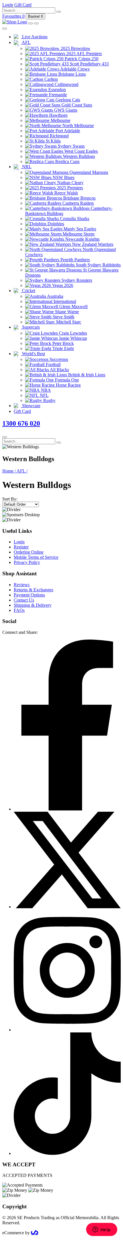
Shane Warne (66, 311)
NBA (45, 390)
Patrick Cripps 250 (81, 58)
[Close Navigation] (4, 28)
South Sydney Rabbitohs (98, 264)
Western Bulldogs (78, 156)
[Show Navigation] (36, 23)
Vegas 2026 (62, 285)
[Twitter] (67, 906)
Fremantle (57, 94)
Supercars (30, 327)
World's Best (33, 353)
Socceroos (58, 359)
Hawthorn (58, 115)
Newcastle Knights (82, 239)
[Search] (58, 12)
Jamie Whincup (72, 338)
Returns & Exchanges (33, 589)
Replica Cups (67, 161)
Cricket (28, 290)
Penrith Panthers (74, 259)
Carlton (50, 79)
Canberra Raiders (77, 203)
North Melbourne (77, 125)
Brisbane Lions (71, 74)
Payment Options (29, 594)
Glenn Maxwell (73, 306)
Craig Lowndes (72, 333)
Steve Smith (62, 316)
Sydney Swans (71, 146)
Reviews (21, 584)
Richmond (59, 135)
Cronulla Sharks (74, 218)
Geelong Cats (67, 99)
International (64, 301)
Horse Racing (68, 385)
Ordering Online (28, 552)
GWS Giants (65, 110)
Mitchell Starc (68, 321)
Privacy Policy (27, 562)
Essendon (56, 89)
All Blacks (59, 369)
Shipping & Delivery (32, 605)
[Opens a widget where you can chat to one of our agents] (101, 1230)
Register (21, 546)
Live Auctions (34, 36)
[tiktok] (67, 1153)
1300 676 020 (21, 423)
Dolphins (55, 223)
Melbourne (59, 120)
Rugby (48, 400)
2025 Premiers (69, 187)
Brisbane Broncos (79, 198)
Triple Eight (62, 348)
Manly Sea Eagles (79, 228)
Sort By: (9, 499)
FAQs (19, 610)
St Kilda (53, 140)
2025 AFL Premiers (83, 53)
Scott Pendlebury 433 (89, 63)
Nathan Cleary (70, 182)
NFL (44, 395)
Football (53, 364)
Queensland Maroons (88, 172)
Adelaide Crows (74, 69)
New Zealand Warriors (92, 244)
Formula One (66, 379)
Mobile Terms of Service (36, 557)
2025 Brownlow (74, 48)
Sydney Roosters (76, 280)
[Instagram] (67, 1029)
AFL (26, 42)
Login (19, 541)
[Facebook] (67, 809)
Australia (54, 296)
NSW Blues (62, 177)
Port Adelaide (67, 130)
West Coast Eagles (80, 151)
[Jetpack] (34, 1232)
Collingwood (65, 84)
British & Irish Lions (86, 374)
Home (9, 471)
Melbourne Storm (77, 234)
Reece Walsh (65, 192)
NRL (26, 166)
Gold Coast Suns (76, 105)
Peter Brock (62, 343)
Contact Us (24, 600)
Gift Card (22, 411)
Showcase (30, 405)
